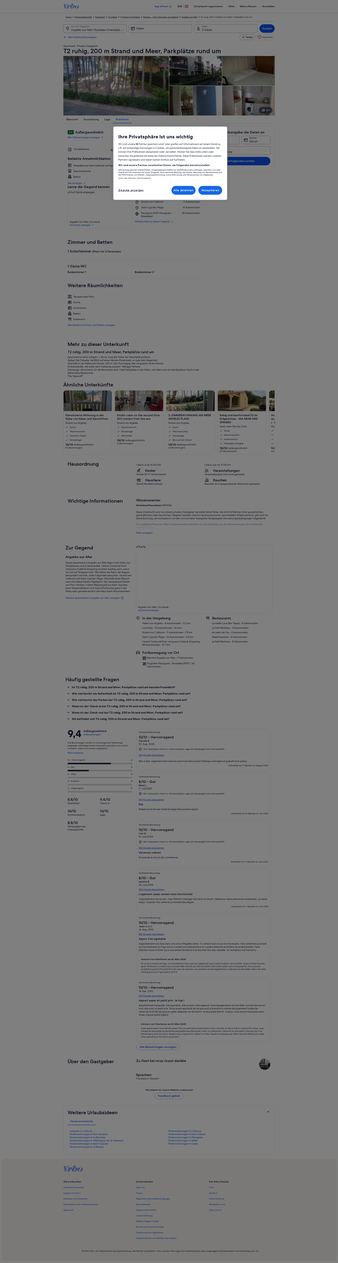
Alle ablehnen (183, 190)
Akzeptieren (210, 190)
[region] (170, 163)
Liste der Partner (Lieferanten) (134, 178)
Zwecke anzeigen (131, 190)
